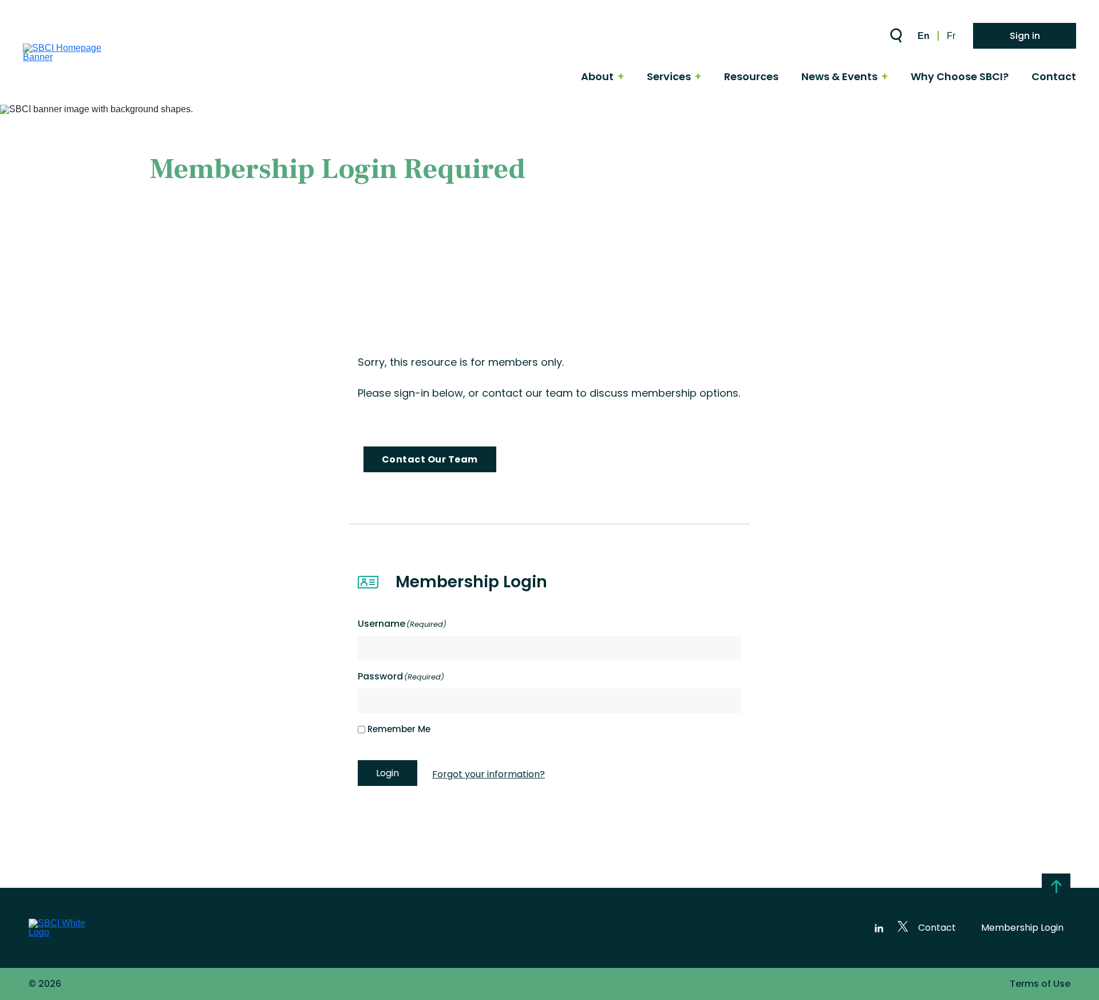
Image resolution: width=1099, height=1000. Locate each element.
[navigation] (603, 77)
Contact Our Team (430, 459)
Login (387, 773)
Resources (751, 77)
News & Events (839, 77)
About (597, 77)
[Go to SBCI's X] (904, 928)
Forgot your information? (488, 774)
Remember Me (398, 729)
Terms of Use (1040, 983)
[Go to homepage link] (77, 57)
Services (669, 77)
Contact (1053, 77)
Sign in (1025, 35)
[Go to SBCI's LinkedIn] (879, 927)
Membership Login (1022, 927)
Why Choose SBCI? (960, 77)
